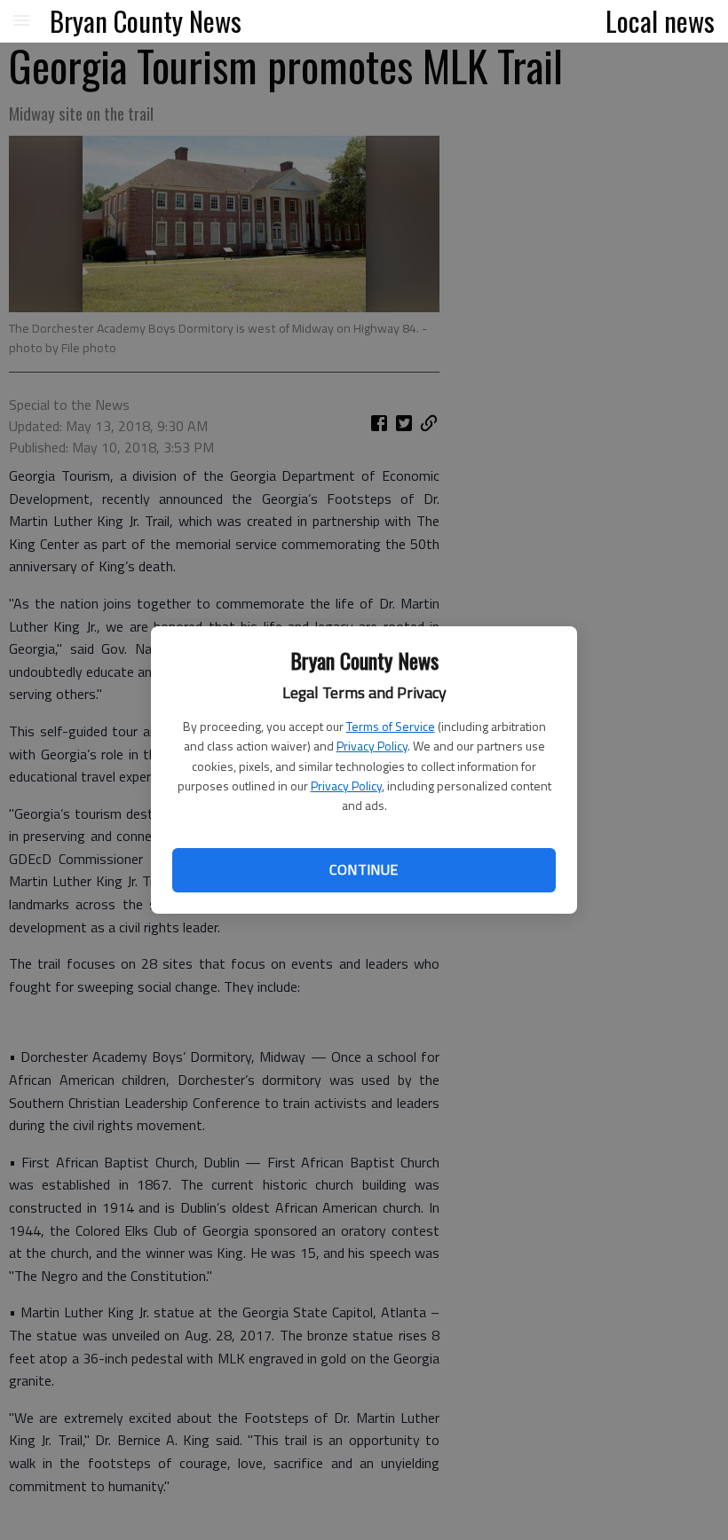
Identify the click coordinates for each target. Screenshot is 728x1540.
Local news (660, 20)
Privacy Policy (372, 745)
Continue (363, 869)
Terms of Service (390, 726)
